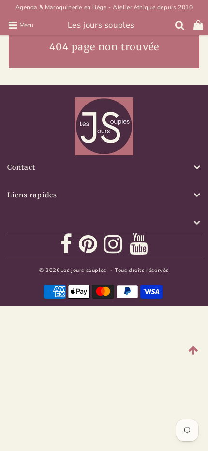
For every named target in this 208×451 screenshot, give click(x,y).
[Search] (180, 25)
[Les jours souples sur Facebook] (66, 247)
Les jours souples (101, 24)
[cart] (199, 25)
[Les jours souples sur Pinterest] (88, 247)
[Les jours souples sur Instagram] (113, 247)
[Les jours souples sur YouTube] (139, 247)
